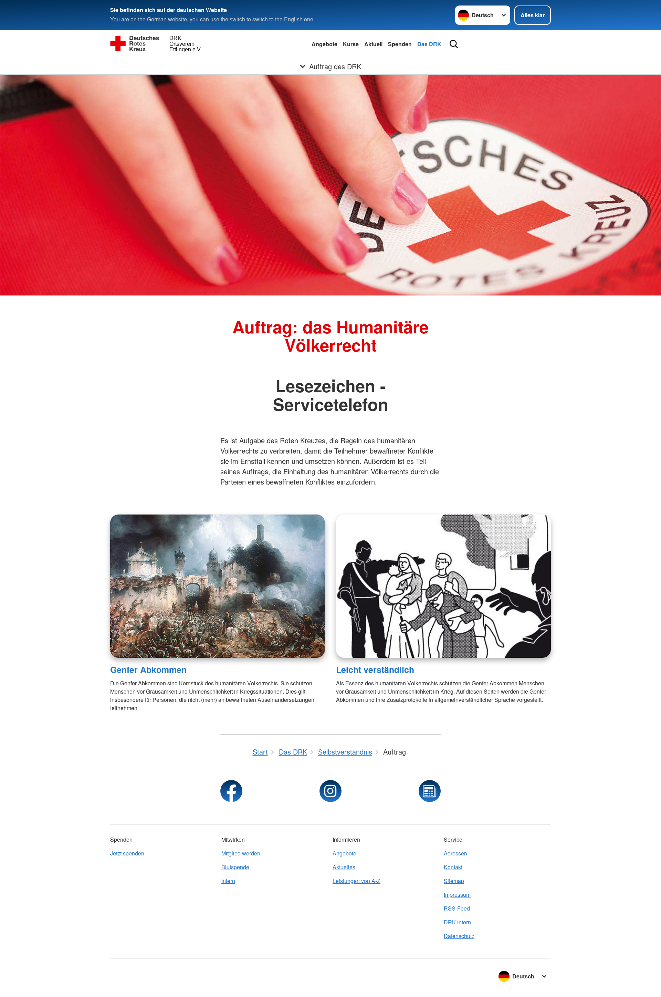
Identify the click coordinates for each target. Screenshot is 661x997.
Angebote (324, 44)
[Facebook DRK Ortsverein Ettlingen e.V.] (231, 791)
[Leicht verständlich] (443, 586)
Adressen (455, 853)
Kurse (351, 44)
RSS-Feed (457, 908)
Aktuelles (344, 867)
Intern (228, 881)
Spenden (400, 44)
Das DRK (429, 44)
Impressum (457, 895)
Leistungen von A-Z (356, 881)
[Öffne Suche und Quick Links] (453, 44)
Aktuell (373, 44)
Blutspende (235, 867)
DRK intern (457, 922)
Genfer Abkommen (148, 669)
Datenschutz (459, 936)
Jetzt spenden (127, 853)
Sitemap (454, 881)
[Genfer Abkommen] (217, 586)
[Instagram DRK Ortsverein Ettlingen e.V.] (330, 791)
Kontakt (453, 867)
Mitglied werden (240, 853)
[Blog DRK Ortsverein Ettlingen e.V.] (430, 791)
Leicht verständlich (375, 669)
